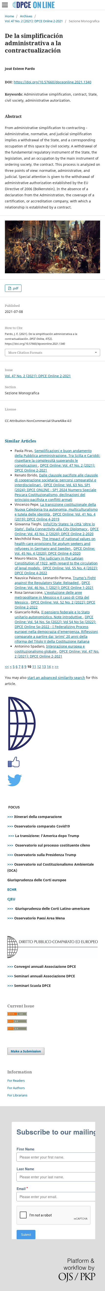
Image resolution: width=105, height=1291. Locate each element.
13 (44, 666)
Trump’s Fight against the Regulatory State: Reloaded (55, 580)
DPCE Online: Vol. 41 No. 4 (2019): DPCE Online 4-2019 (55, 516)
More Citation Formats (25, 352)
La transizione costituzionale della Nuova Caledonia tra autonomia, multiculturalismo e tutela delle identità (56, 509)
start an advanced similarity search (56, 677)
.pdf (15, 288)
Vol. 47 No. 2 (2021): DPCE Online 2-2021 (34, 21)
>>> (10, 816)
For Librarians (17, 1095)
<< (7, 666)
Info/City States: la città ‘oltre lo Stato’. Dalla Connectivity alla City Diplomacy (55, 526)
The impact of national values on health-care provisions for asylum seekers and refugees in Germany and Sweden (55, 543)
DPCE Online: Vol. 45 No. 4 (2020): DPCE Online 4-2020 (55, 551)
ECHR (11, 889)
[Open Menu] (5, 5)
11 (34, 666)
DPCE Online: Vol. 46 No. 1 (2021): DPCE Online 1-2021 (54, 585)
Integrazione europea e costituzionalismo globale (50, 648)
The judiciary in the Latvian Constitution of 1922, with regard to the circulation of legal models (56, 563)
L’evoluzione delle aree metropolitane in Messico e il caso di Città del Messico (52, 597)
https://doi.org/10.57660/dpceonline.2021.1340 (52, 82)
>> (57, 666)
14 (49, 666)
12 (39, 666)
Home (9, 16)
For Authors (16, 1088)
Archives (26, 16)
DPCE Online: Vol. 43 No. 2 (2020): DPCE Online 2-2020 (57, 531)
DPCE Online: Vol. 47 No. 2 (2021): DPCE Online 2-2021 (57, 654)
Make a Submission (26, 1051)
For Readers (16, 1080)
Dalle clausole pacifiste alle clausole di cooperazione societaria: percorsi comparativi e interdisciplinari (56, 480)
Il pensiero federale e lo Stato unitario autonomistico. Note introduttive (52, 614)
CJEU (11, 899)
